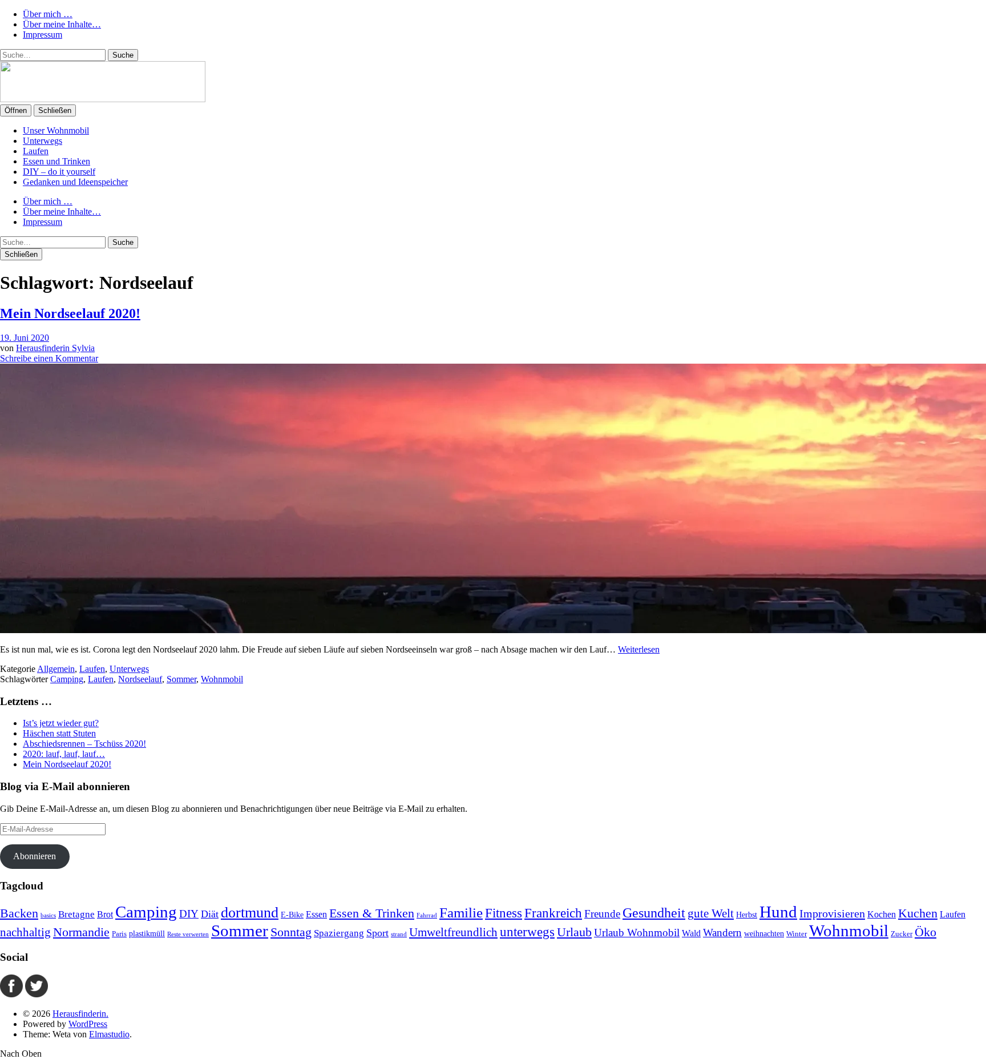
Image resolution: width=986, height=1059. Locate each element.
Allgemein (56, 669)
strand (399, 934)
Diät (210, 914)
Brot (105, 914)
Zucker (901, 934)
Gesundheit (654, 912)
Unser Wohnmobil (56, 130)
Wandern (722, 933)
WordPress (87, 1024)
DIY (189, 914)
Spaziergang (339, 933)
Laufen (36, 151)
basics (48, 915)
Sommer (181, 679)
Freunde (602, 914)
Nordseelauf (140, 679)
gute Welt (711, 913)
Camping (66, 679)
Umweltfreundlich (453, 932)
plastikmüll (147, 933)
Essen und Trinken (56, 161)
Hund (778, 912)
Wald (691, 933)
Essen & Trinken (371, 913)
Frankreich (553, 913)
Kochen (881, 914)
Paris (119, 934)
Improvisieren (832, 913)
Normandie (81, 932)
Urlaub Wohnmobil (637, 933)
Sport (377, 933)
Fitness (503, 913)
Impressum (42, 34)
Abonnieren (34, 856)
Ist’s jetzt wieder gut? (61, 723)
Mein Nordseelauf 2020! (70, 313)
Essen (316, 914)
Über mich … (47, 14)
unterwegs (527, 931)
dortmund (249, 912)
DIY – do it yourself (59, 171)
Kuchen (917, 913)
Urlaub (574, 932)
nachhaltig (25, 932)
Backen (19, 913)
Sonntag (291, 932)
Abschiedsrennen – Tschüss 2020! (84, 743)
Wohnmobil (222, 679)
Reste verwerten (188, 934)
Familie (461, 912)
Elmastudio (109, 1034)
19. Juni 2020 (24, 338)
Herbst (746, 914)
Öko (925, 932)
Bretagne (76, 914)
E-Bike (292, 914)
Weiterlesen (639, 649)
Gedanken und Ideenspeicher (75, 182)
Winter (796, 934)
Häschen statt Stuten (59, 733)
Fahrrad (427, 915)
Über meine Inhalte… (62, 24)
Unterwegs (42, 141)
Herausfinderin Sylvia (55, 348)
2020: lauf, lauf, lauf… (64, 754)
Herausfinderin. (80, 1013)
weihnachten (764, 933)
